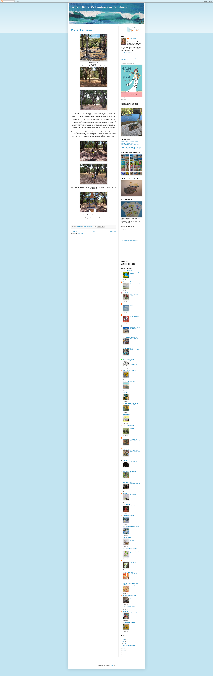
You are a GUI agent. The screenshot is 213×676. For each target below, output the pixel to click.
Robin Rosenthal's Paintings (129, 606)
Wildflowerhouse (127, 493)
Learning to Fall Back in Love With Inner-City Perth (131, 148)
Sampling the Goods (134, 338)
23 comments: (90, 226)
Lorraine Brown (126, 414)
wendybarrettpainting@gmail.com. (130, 240)
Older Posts (113, 231)
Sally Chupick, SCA (127, 561)
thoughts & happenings (128, 292)
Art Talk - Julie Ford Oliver (129, 381)
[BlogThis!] (99, 227)
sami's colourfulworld (128, 326)
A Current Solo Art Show (134, 349)
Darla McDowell (126, 504)
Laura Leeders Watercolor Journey (131, 526)
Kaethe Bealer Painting (128, 515)
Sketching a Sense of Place (127, 143)
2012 (123, 656)
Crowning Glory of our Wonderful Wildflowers (131, 147)
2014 (123, 652)
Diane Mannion (126, 449)
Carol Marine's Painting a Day (130, 337)
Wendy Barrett (132, 38)
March (125, 643)
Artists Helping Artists (128, 572)
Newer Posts (74, 231)
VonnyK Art (125, 611)
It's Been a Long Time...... (81, 30)
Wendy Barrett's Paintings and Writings (99, 7)
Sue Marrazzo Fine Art (128, 348)
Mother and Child (133, 393)
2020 (123, 638)
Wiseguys (132, 428)
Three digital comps (134, 461)
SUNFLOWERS (133, 404)
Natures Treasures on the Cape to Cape (130, 144)
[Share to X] (100, 227)
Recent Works (132, 585)
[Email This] (97, 227)
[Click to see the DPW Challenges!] (132, 32)
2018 (123, 641)
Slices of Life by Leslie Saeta (129, 595)
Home (94, 231)
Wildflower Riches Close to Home (128, 146)
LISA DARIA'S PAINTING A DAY (130, 315)
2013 (123, 654)
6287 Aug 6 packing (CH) (135, 316)
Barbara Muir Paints (127, 270)
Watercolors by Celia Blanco (129, 471)
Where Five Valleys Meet (128, 359)
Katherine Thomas (127, 537)
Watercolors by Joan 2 (128, 281)
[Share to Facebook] (102, 227)
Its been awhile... (133, 516)
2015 (123, 650)
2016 (123, 648)
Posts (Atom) (80, 233)
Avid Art (125, 460)
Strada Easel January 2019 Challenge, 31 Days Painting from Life (135, 451)
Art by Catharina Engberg (129, 622)
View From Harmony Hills (129, 304)
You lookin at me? (133, 612)
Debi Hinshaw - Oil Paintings (129, 370)
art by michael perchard (128, 438)
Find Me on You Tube (134, 415)
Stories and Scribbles (128, 482)
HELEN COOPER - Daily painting (130, 403)
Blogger (112, 665)
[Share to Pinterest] (104, 227)
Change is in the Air (126, 608)
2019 (123, 639)
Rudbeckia (132, 623)
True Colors (125, 392)
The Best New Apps (134, 573)
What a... (131, 305)
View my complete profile (126, 52)
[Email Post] (95, 226)
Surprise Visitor (133, 562)
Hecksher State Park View (135, 283)
